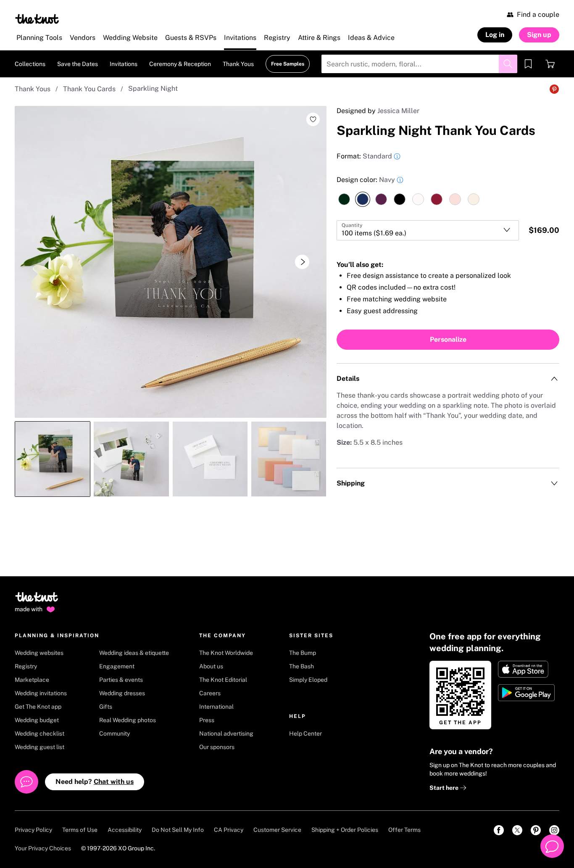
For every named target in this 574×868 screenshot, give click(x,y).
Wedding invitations (41, 693)
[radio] (344, 199)
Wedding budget (37, 720)
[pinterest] (536, 830)
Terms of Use (79, 829)
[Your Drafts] (528, 64)
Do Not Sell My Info (178, 829)
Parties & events (121, 679)
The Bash (301, 666)
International (216, 706)
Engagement (116, 666)
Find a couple (538, 14)
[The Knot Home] (37, 19)
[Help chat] (552, 846)
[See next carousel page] (302, 261)
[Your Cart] (550, 64)
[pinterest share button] (554, 89)
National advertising (226, 733)
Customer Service (277, 829)
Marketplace (32, 679)
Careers (210, 693)
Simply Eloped (308, 679)
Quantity (352, 225)
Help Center (305, 733)
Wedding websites (39, 652)
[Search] (508, 64)
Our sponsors (216, 747)
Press (206, 720)
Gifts (105, 706)
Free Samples (287, 64)
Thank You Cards (89, 89)
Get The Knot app (38, 706)
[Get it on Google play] (527, 692)
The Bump (302, 652)
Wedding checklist (39, 733)
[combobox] (428, 230)
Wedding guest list (39, 747)
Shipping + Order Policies (344, 829)
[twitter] (517, 830)
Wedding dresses (122, 693)
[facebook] (499, 830)
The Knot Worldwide (226, 652)
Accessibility (125, 829)
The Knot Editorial (223, 679)
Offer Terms (404, 829)
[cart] (550, 64)
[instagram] (554, 830)
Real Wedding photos (127, 720)
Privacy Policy (33, 829)
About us (211, 666)
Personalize (448, 339)
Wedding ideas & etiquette (134, 652)
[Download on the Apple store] (527, 669)
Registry (26, 666)
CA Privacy (228, 829)
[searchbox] (419, 64)
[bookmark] (528, 64)
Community (114, 733)
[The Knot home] (37, 600)
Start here (444, 787)
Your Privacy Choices (43, 848)
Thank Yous (32, 89)
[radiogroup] (448, 191)
